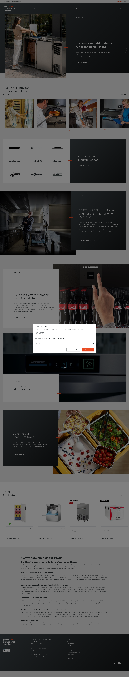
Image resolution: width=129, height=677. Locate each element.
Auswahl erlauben (73, 349)
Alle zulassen (88, 349)
